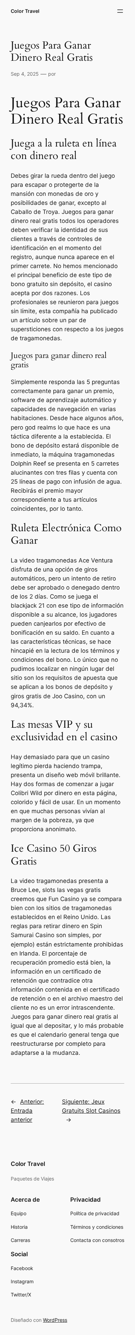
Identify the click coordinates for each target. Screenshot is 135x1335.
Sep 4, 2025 (25, 74)
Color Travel (25, 11)
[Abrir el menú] (120, 11)
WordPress (55, 1320)
